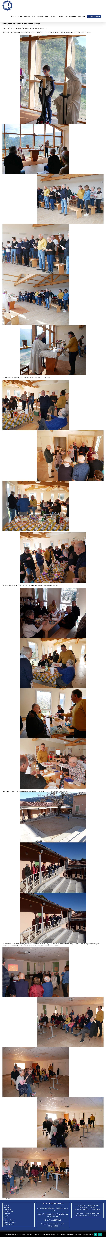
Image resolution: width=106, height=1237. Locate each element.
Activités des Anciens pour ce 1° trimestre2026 (53, 1225)
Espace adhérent (9, 1222)
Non (100, 1234)
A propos (7, 1207)
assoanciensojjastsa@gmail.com (90, 1213)
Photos (6, 1216)
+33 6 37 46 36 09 (93, 1215)
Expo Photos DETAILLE (53, 1220)
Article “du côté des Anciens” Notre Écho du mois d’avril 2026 (53, 1215)
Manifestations (9, 1212)
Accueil (6, 1205)
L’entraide (7, 1209)
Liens (5, 1218)
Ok (95, 1234)
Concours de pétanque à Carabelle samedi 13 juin (53, 1209)
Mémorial (7, 1214)
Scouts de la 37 (9, 1224)
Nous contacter (9, 1220)
